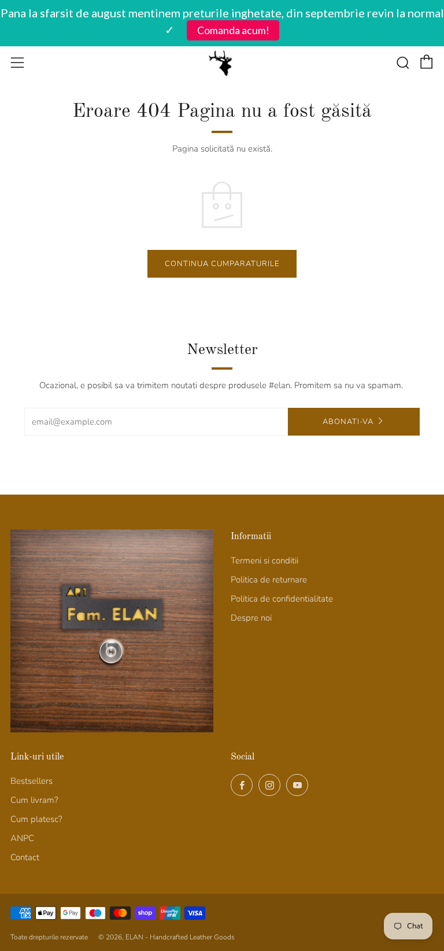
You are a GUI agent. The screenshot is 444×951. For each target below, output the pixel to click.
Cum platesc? (36, 819)
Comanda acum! (233, 30)
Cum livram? (34, 800)
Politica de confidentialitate (282, 598)
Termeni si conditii (264, 560)
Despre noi (251, 618)
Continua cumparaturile (222, 264)
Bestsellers (31, 781)
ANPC (22, 838)
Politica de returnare (269, 579)
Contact (24, 857)
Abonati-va (348, 421)
